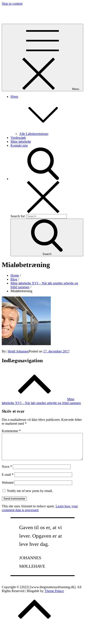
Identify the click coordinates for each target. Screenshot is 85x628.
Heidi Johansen (18, 351)
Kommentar (11, 431)
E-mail (8, 474)
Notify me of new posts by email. (30, 491)
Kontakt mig (19, 145)
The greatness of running (19, 11)
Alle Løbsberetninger (33, 134)
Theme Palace (54, 591)
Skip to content (12, 3)
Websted (8, 482)
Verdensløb (18, 137)
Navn (7, 466)
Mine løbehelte (20, 141)
